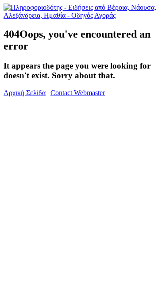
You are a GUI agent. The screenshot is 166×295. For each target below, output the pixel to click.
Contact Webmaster (77, 92)
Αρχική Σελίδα (25, 92)
